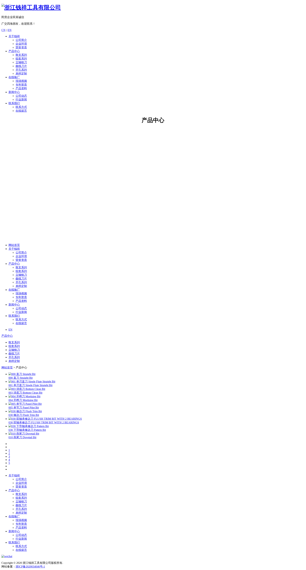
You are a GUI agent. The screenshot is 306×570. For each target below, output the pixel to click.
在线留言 (21, 110)
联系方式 (21, 106)
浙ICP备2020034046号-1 (30, 566)
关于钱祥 (14, 36)
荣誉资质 (21, 47)
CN (3, 30)
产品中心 (14, 51)
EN (10, 30)
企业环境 (21, 43)
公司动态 (21, 95)
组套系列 (21, 58)
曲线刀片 (21, 66)
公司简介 (21, 39)
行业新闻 (21, 99)
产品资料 (21, 88)
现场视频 (21, 80)
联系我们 (14, 103)
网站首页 (14, 245)
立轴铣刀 (21, 62)
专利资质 (21, 84)
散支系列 (21, 54)
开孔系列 (21, 69)
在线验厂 (14, 77)
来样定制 (21, 73)
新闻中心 (14, 92)
